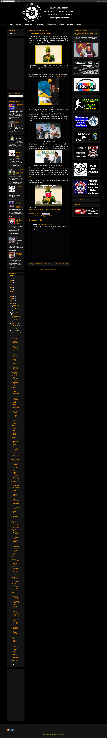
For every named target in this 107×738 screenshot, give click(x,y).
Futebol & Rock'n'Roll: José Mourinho (15, 355)
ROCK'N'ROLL (29, 24)
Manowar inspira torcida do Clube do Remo (19, 221)
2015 (11, 298)
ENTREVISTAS (52, 24)
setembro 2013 (16, 316)
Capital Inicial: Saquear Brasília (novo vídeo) (15, 579)
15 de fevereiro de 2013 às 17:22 (46, 224)
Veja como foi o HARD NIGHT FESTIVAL (19, 106)
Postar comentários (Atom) (50, 269)
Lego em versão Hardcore (14, 585)
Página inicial (49, 263)
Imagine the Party (14, 589)
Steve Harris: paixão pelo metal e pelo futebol (18, 255)
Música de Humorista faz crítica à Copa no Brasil (45, 209)
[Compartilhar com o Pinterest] (49, 214)
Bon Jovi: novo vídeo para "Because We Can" (15, 368)
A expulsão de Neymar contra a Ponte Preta (15, 483)
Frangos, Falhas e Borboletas (14, 474)
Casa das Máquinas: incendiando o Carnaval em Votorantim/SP (19, 204)
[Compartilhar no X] (46, 214)
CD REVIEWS (40, 24)
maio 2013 (15, 328)
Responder (35, 231)
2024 (11, 278)
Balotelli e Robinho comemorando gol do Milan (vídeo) (15, 440)
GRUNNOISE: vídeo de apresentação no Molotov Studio (19, 153)
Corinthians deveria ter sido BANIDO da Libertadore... (15, 391)
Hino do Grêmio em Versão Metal (15, 432)
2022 (11, 282)
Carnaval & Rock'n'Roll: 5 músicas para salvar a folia (15, 561)
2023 (11, 280)
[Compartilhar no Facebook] (48, 214)
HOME (11, 24)
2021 (11, 285)
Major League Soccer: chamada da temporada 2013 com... (15, 509)
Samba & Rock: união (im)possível (15, 547)
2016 (11, 296)
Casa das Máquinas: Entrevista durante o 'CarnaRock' (15, 524)
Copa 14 (40, 216)
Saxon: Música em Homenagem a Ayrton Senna (15, 347)
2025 (11, 275)
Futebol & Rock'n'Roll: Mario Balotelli (15, 647)
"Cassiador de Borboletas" (15, 478)
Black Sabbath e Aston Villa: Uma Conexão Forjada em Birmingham (19, 172)
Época (52, 141)
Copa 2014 (45, 216)
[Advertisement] (16, 63)
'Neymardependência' (15, 574)
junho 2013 (15, 326)
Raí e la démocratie (18, 238)
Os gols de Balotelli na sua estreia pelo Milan (15, 633)
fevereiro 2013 (15, 335)
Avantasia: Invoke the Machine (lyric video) (15, 340)
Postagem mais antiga (61, 263)
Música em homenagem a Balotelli (15, 448)
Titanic (13, 556)
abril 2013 (14, 330)
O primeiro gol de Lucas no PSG (15, 384)
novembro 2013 (16, 308)
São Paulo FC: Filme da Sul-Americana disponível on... (15, 466)
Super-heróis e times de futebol (18, 188)
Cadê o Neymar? (14, 593)
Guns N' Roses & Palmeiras (15, 460)
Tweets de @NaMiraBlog (80, 199)
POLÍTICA (70, 24)
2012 (11, 664)
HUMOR (78, 24)
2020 (11, 287)
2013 (11, 303)
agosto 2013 (15, 319)
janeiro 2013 (15, 660)
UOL (62, 165)
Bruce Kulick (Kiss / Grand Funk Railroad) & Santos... (15, 612)
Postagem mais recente (36, 263)
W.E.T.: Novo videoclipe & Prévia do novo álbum (15, 569)
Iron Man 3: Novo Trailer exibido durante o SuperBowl (15, 620)
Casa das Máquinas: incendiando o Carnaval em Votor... (15, 532)
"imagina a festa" (60, 76)
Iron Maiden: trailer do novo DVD (14, 494)
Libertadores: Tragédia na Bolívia (15, 427)
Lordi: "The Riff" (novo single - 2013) (14, 552)
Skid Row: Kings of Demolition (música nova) (14, 413)
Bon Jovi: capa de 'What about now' (15, 627)
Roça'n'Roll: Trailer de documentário (15, 517)
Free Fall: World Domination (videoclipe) (15, 361)
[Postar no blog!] (45, 214)
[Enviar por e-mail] (43, 214)
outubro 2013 (15, 312)
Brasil (36, 216)
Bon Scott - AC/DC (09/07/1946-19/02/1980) (15, 454)
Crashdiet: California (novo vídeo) (15, 597)
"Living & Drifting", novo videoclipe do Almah (14, 654)
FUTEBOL (19, 24)
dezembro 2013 (16, 305)
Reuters (57, 107)
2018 (11, 291)
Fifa (50, 216)
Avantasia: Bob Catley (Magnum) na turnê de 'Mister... (15, 540)
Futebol (53, 216)
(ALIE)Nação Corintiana (14, 373)
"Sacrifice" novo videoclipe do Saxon (14, 378)
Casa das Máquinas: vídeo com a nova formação (15, 640)
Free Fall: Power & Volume (14, 606)
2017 (11, 294)
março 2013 (15, 332)
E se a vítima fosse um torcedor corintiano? (15, 421)
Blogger (63, 734)
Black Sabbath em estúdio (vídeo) (15, 489)
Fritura (17, 136)
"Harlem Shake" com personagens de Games (15, 406)
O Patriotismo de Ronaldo (15, 602)
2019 (11, 289)
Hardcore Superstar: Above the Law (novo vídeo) (14, 399)
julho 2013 (15, 323)
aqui (50, 70)
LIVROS (61, 24)
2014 (11, 301)
